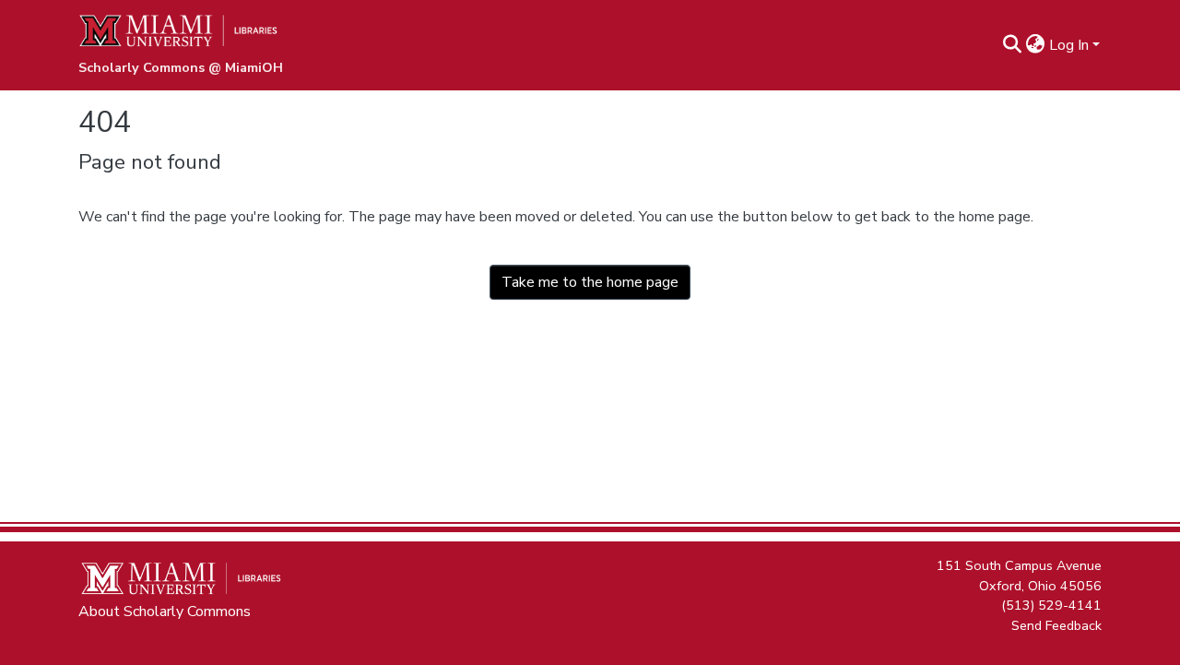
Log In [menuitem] (1069, 45)
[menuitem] (1035, 45)
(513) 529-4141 (1051, 605)
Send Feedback (1056, 624)
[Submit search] (1012, 45)
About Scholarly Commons (164, 611)
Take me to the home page (590, 282)
